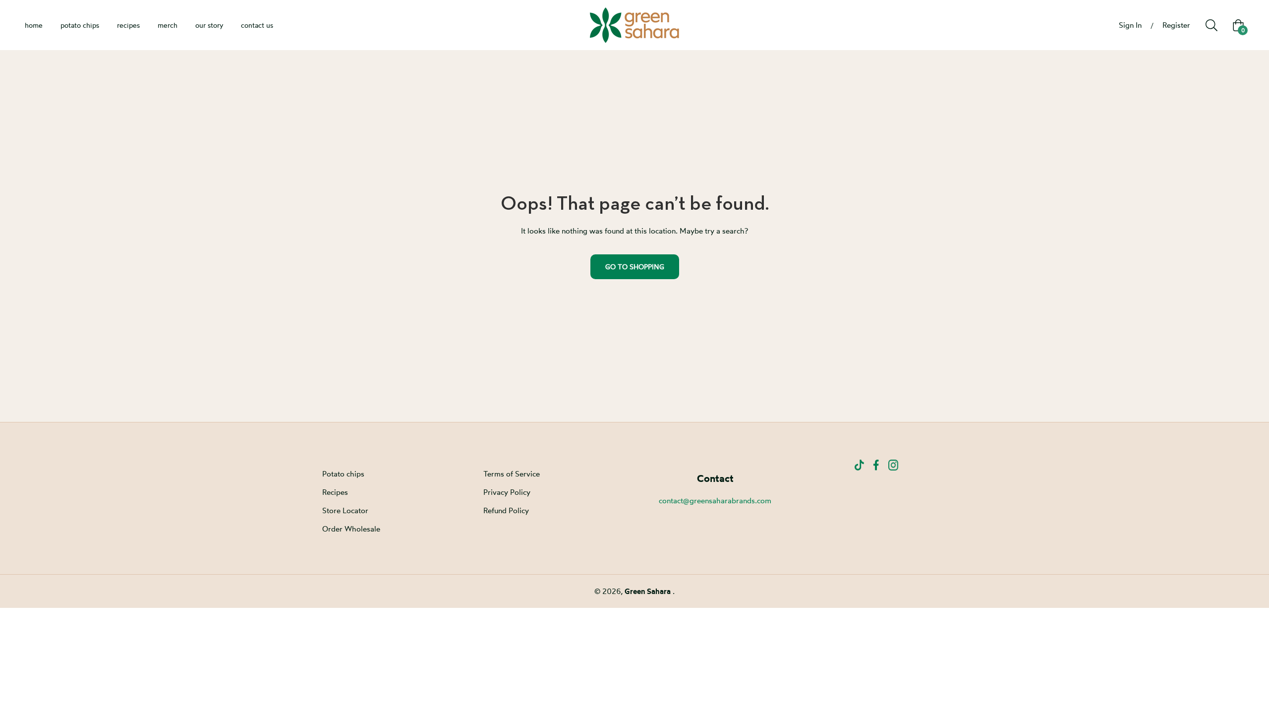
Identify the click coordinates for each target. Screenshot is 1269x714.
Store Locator (345, 510)
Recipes (335, 492)
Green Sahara (649, 591)
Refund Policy (506, 510)
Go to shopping (634, 266)
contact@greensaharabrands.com (715, 500)
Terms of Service (511, 473)
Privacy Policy (506, 492)
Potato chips (343, 473)
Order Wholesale (351, 529)
